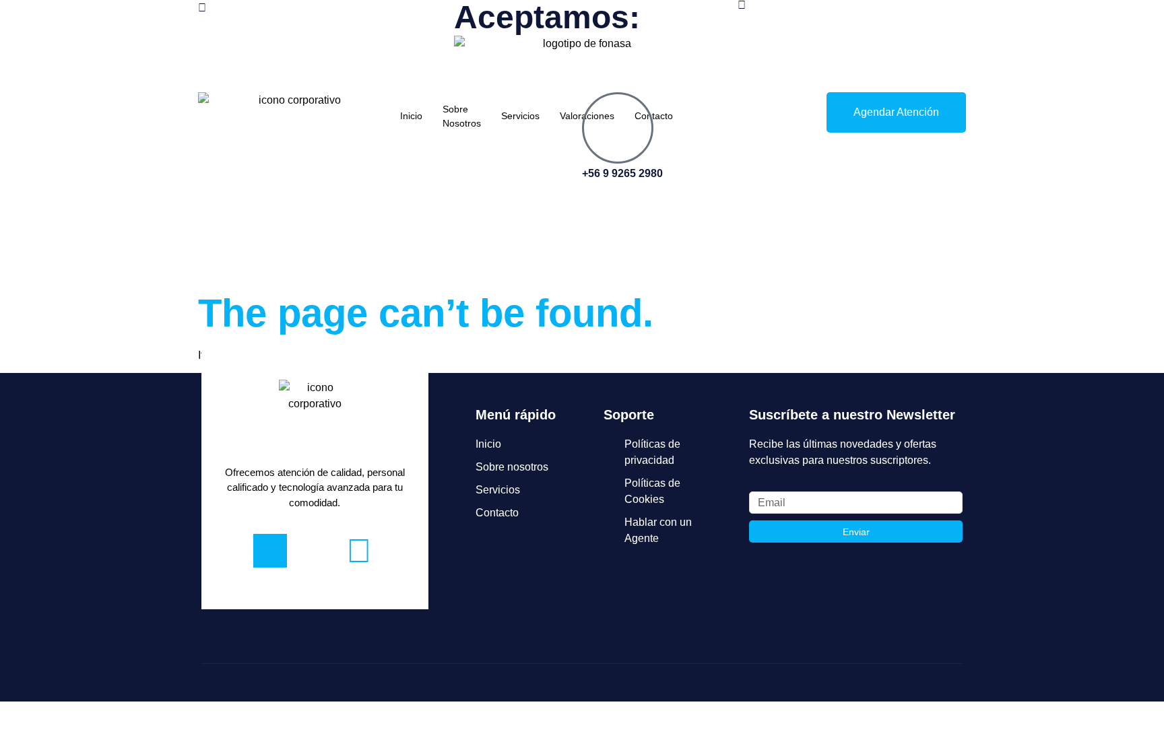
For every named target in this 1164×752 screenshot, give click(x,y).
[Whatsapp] (359, 551)
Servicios (520, 115)
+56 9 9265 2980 (622, 173)
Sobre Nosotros (462, 116)
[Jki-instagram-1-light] (314, 551)
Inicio (411, 115)
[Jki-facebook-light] (270, 551)
